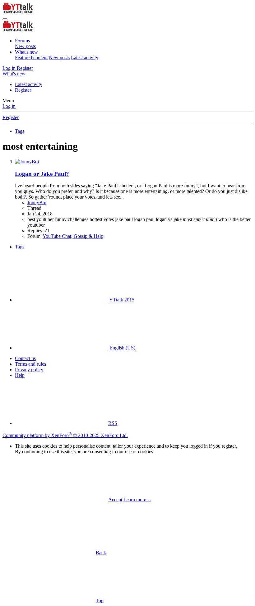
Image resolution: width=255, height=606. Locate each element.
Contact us (25, 358)
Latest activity (84, 57)
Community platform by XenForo (65, 435)
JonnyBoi (36, 202)
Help (20, 375)
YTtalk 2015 (121, 299)
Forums (22, 40)
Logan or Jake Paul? (42, 174)
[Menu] (4, 19)
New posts (25, 46)
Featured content (31, 57)
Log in (9, 106)
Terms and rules (30, 364)
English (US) (121, 347)
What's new (26, 52)
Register (23, 90)
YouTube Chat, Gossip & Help (73, 236)
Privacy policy (29, 369)
